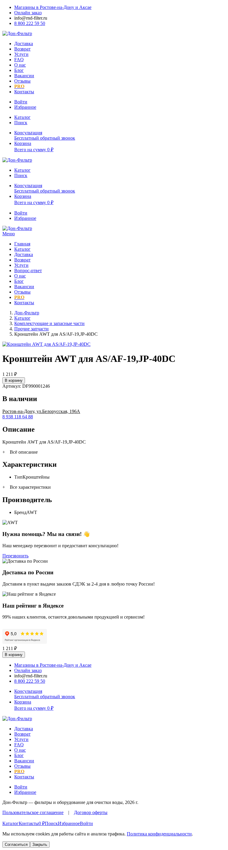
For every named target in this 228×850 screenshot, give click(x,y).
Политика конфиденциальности (159, 833)
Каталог (22, 249)
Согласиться (16, 844)
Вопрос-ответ (28, 270)
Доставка (23, 43)
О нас (20, 64)
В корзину (14, 380)
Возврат (22, 48)
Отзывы (22, 80)
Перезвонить (15, 555)
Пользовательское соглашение (33, 812)
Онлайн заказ (28, 12)
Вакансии (24, 75)
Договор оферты (90, 812)
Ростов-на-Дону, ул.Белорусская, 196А (41, 411)
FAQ (19, 59)
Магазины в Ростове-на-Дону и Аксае (52, 7)
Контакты (24, 91)
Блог (19, 70)
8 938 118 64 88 (17, 416)
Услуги (21, 54)
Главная (22, 243)
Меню (8, 233)
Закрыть (39, 844)
